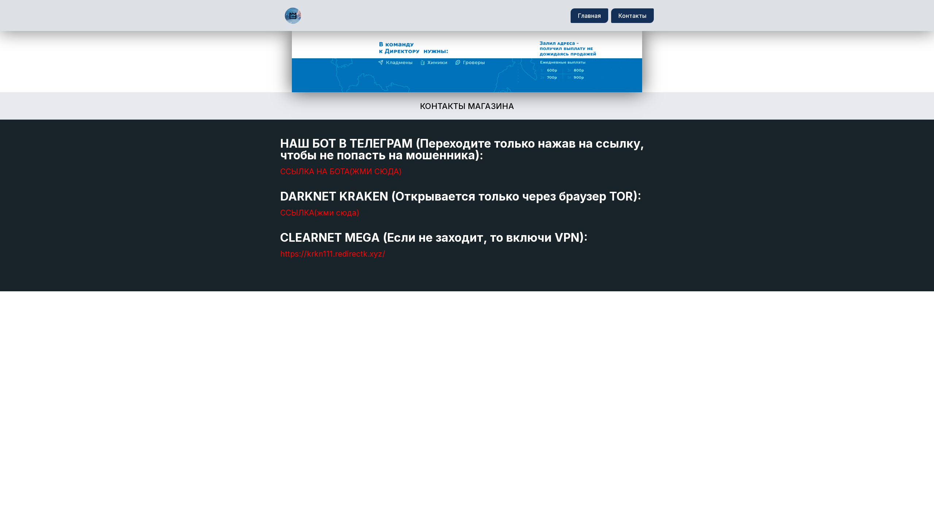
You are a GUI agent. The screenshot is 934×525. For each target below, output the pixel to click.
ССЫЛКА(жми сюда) (319, 212)
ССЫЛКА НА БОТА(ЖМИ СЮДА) (341, 171)
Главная (589, 15)
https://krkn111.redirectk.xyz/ (332, 253)
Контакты (632, 15)
